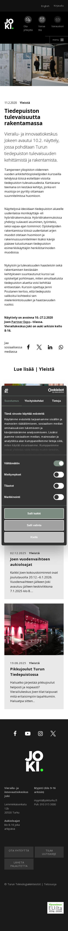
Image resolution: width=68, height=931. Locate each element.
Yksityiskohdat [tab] (33, 400)
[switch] (58, 474)
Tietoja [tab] (56, 400)
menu (56, 39)
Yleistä (25, 103)
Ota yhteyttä (28, 28)
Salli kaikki (34, 513)
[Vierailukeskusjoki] (34, 761)
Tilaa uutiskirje (49, 852)
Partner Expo (20, 322)
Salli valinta (34, 525)
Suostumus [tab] (11, 400)
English (45, 6)
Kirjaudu (59, 5)
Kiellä (34, 537)
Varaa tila (41, 28)
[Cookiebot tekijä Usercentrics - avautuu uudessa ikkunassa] (48, 390)
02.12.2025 (18, 553)
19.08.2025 (18, 663)
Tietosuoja (50, 884)
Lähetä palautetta (18, 864)
